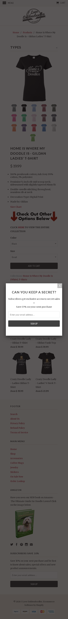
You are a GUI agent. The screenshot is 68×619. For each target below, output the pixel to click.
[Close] (59, 285)
